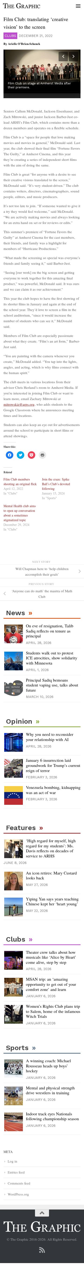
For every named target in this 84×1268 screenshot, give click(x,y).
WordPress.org (18, 1194)
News (15, 613)
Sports (17, 1048)
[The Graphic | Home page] (27, 5)
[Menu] (78, 6)
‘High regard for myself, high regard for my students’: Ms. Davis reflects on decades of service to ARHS (51, 848)
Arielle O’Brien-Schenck (24, 43)
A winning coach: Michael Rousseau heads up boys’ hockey (48, 1065)
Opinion (19, 721)
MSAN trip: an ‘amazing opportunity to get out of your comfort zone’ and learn (51, 984)
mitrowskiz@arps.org (19, 404)
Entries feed (16, 1172)
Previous (63, 56)
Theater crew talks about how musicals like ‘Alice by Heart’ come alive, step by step (51, 957)
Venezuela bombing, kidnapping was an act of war (53, 789)
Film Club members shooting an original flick (20, 481)
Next (73, 56)
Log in (12, 1161)
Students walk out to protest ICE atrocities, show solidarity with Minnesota (51, 658)
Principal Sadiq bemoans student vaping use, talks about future (52, 685)
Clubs (10, 36)
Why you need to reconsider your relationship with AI (49, 736)
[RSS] (42, 1250)
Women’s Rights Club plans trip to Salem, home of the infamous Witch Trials (53, 1011)
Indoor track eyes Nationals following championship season (52, 1116)
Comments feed (19, 1183)
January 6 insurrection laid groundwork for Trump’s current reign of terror (53, 765)
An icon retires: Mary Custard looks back (51, 875)
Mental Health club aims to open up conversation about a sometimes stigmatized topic (20, 513)
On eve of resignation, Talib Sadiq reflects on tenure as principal (49, 631)
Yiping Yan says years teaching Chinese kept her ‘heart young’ (52, 901)
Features (21, 828)
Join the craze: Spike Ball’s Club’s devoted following (56, 484)
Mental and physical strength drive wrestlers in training (50, 1090)
